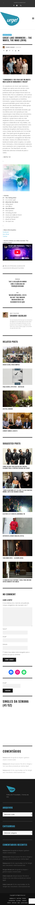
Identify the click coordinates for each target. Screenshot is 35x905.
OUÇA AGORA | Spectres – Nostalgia (13, 387)
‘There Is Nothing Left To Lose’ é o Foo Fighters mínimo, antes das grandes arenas (17, 491)
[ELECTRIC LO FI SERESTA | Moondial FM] (14, 503)
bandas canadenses (18, 266)
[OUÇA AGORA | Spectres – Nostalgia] (14, 376)
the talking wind (13, 268)
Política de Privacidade (13, 795)
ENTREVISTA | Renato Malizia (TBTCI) (13, 536)
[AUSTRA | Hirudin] (14, 398)
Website (5, 644)
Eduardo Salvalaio (10, 47)
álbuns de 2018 (8, 266)
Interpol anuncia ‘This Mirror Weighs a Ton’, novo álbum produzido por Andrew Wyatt (17, 878)
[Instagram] (16, 5)
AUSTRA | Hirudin (8, 409)
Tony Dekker (21, 268)
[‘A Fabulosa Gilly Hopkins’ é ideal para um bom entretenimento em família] (14, 570)
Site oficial (6, 234)
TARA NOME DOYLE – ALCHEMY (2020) (13, 558)
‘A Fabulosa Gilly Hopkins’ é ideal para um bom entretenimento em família (17, 580)
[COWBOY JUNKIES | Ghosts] (14, 420)
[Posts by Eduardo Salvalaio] (4, 47)
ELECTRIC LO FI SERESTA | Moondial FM (14, 514)
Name (5, 629)
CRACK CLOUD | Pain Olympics (11, 365)
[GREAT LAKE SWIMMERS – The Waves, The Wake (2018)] (17, 64)
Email (5, 636)
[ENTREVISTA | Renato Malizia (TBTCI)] (14, 526)
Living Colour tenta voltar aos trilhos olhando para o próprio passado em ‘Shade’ (16, 467)
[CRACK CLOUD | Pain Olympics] (14, 354)
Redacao (5, 757)
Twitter (5, 236)
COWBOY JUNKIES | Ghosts (10, 431)
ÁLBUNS (5, 35)
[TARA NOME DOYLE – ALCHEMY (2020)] (14, 548)
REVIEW (9, 35)
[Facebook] (13, 5)
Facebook (6, 232)
